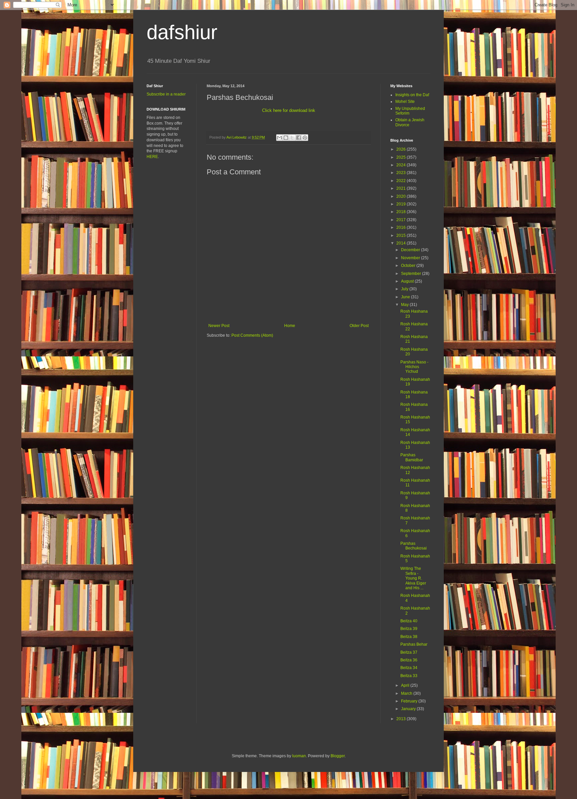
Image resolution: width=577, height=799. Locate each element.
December (411, 250)
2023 (401, 172)
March (407, 693)
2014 (401, 243)
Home (289, 325)
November (411, 258)
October (408, 265)
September (411, 273)
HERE (152, 156)
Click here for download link (288, 110)
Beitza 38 (408, 636)
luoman (299, 756)
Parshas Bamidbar (411, 457)
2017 (401, 219)
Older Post (359, 325)
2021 (401, 188)
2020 (401, 196)
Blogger (338, 756)
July (405, 289)
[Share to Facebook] (298, 137)
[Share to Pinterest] (305, 137)
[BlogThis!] (285, 137)
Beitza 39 (408, 628)
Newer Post (218, 325)
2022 (401, 180)
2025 (401, 157)
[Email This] (279, 137)
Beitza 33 (408, 675)
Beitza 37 (408, 652)
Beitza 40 (408, 621)
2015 (401, 235)
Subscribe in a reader (166, 94)
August (408, 281)
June (406, 297)
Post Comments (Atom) (252, 335)
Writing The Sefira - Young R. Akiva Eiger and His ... (413, 578)
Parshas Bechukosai (413, 545)
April (405, 685)
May (405, 304)
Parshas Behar (413, 644)
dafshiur (182, 32)
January (409, 708)
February (409, 701)
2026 (401, 149)
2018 (401, 211)
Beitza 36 (408, 660)
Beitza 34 (408, 667)
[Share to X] (292, 137)
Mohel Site (405, 101)
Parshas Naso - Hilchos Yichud (414, 367)
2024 (401, 165)
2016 (401, 227)
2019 (401, 204)
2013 (401, 718)
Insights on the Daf (412, 95)
